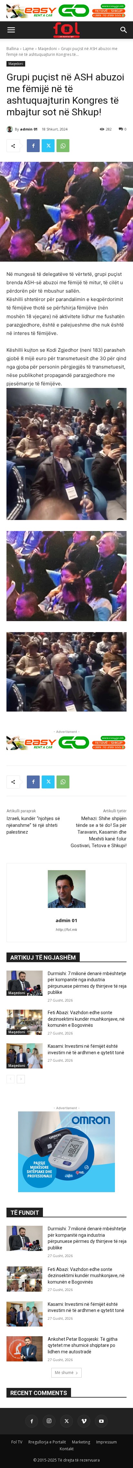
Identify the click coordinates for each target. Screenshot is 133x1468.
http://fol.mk (66, 929)
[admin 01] (10, 129)
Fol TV (16, 1442)
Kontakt (67, 1449)
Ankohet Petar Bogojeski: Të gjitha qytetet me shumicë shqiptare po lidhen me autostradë (83, 1345)
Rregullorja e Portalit (47, 1442)
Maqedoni (47, 48)
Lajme (28, 48)
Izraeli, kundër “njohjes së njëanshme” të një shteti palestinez (33, 825)
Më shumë (64, 1372)
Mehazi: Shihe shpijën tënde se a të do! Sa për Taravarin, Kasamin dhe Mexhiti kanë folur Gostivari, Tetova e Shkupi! (99, 832)
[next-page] (21, 1079)
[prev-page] (10, 1079)
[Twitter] (48, 145)
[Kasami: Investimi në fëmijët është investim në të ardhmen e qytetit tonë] (24, 1055)
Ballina (12, 48)
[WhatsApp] (62, 145)
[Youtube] (101, 1421)
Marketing (81, 1442)
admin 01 (28, 129)
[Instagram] (49, 1421)
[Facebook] (33, 145)
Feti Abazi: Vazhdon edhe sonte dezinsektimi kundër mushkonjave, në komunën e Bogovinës (86, 1019)
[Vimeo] (83, 1421)
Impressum (106, 1442)
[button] (11, 30)
